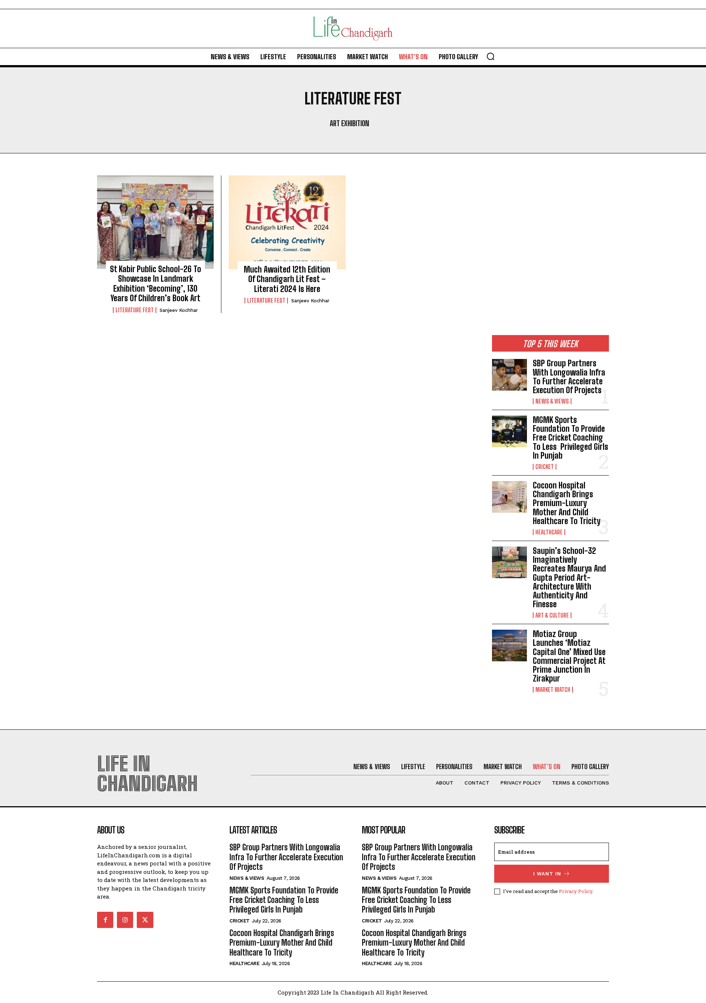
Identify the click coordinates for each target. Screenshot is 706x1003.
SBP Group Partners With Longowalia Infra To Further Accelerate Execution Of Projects (569, 376)
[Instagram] (125, 920)
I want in (547, 873)
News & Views (552, 401)
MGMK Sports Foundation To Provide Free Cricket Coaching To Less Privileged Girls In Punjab (570, 437)
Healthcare (549, 532)
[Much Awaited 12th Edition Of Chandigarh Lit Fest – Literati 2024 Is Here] (287, 222)
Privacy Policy (575, 891)
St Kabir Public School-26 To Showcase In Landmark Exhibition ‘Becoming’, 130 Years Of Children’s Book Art (155, 283)
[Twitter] (145, 920)
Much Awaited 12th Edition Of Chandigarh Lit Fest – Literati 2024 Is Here (287, 279)
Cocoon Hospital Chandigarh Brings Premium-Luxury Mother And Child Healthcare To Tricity (566, 503)
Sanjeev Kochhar (179, 310)
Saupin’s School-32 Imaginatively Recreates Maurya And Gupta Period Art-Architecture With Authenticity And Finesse (569, 577)
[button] (490, 56)
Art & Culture (552, 615)
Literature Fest (134, 310)
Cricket (544, 467)
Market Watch (552, 690)
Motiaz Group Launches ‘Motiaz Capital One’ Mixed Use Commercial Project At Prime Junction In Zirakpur (569, 656)
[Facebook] (105, 920)
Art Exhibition (349, 123)
